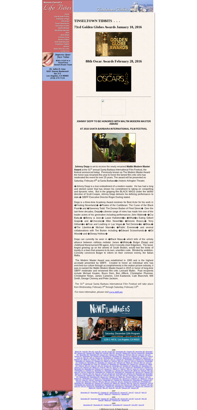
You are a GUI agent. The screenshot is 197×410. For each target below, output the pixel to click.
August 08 (111, 351)
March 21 (122, 377)
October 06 (105, 398)
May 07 (144, 392)
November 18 (119, 372)
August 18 (90, 372)
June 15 (94, 366)
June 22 (85, 380)
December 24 (109, 385)
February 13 (99, 361)
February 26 (148, 386)
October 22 (118, 380)
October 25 (110, 386)
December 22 (127, 380)
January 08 (135, 388)
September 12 (130, 359)
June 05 (141, 405)
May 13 (120, 361)
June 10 (141, 354)
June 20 (119, 375)
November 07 (95, 392)
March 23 (88, 381)
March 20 (99, 375)
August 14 (78, 364)
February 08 (126, 388)
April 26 (99, 388)
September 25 (100, 386)
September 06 (114, 398)
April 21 (129, 377)
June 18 (77, 372)
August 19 (111, 373)
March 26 (92, 388)
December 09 (94, 354)
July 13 (133, 361)
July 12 (113, 359)
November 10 (107, 356)
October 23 (136, 381)
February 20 (91, 375)
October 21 (97, 378)
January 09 (81, 353)
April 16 (103, 367)
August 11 (99, 358)
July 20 (125, 375)
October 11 (118, 358)
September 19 (121, 373)
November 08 (140, 351)
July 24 (150, 383)
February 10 (113, 354)
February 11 (135, 356)
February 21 (113, 377)
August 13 (140, 361)
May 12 (100, 359)
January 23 (80, 381)
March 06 (108, 400)
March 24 (116, 383)
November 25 (119, 386)
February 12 (78, 359)
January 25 (119, 385)
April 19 (85, 373)
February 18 (128, 370)
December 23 (89, 383)
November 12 (148, 359)
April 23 (95, 381)
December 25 (130, 386)
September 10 (88, 356)
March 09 (99, 353)
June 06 (137, 398)
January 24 (99, 383)
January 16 (78, 367)
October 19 (131, 373)
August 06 (124, 398)
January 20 (82, 375)
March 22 (144, 378)
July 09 (133, 353)
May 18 (150, 370)
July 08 (104, 351)
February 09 (90, 353)
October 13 (83, 362)
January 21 (104, 377)
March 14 (129, 362)
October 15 (127, 366)
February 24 (108, 383)
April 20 (106, 375)
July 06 (131, 398)
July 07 (131, 392)
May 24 (129, 383)
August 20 (132, 375)
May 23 (101, 381)
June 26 (112, 388)
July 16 (122, 367)
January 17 (108, 369)
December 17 (109, 370)
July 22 (91, 380)
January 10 (104, 354)
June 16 (116, 367)
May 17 (129, 369)
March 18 (136, 370)
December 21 (117, 378)
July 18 (83, 372)
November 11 (127, 358)
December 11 (137, 358)
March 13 (107, 361)
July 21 (148, 377)
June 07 (137, 392)
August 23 (127, 381)
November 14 (114, 364)
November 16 (79, 369)
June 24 (136, 383)
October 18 (110, 372)
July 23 (120, 381)
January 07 (125, 394)
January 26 (139, 386)
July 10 (147, 354)
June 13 (127, 361)
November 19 (140, 373)
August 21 (77, 378)
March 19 (78, 373)
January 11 (127, 356)
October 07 (105, 392)
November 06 (95, 398)
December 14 (124, 364)
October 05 (107, 405)
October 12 (139, 359)
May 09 (112, 353)
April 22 (150, 378)
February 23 (147, 380)
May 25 (150, 385)
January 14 (112, 362)
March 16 (96, 367)
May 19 (91, 373)
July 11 (92, 358)
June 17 (136, 369)
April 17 (123, 369)
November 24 (99, 385)
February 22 (135, 378)
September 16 (139, 367)
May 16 (109, 367)
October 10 (97, 356)
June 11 (80, 358)
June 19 (98, 373)
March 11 (144, 356)
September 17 (80, 370)
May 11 (86, 358)
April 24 (123, 383)
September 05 (117, 405)
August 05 (126, 405)
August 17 (149, 369)
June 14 (97, 364)
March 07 (108, 394)
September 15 (117, 366)
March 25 (136, 385)
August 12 (120, 359)
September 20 (84, 377)
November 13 (92, 362)
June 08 (98, 351)
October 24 (90, 385)
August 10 (78, 356)
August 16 (129, 367)
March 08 (78, 351)
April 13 (114, 361)
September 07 (114, 392)
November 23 (79, 383)
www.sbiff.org (115, 292)
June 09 (119, 353)
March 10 (121, 354)
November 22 (137, 380)
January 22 (126, 378)
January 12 (147, 358)
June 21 (142, 377)
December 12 (80, 361)
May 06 (144, 398)
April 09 (106, 353)
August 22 (98, 380)
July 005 (134, 405)
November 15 (136, 366)
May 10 (134, 354)
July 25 (83, 386)
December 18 (130, 372)
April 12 (93, 359)
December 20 (95, 377)
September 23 (146, 381)
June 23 (114, 381)
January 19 (139, 372)
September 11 (108, 358)
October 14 (105, 364)
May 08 (91, 351)
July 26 (118, 388)
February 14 (121, 362)
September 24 (80, 385)
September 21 (87, 378)
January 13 (90, 361)
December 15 (146, 366)
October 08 (131, 351)
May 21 (135, 377)
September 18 (100, 372)
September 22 (108, 380)
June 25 (77, 386)
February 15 (143, 364)
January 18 (119, 370)
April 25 (143, 385)
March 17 (116, 369)
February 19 (148, 372)
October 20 (141, 375)
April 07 (100, 394)
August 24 (143, 383)
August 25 (90, 386)
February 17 (99, 369)
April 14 (136, 362)
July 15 (100, 366)
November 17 (99, 370)
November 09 (84, 354)
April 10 (128, 354)
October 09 (126, 353)
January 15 (134, 364)
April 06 (100, 400)
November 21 (106, 378)
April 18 (143, 370)
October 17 (90, 370)
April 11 (150, 356)
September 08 (121, 351)
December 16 (89, 369)
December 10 (117, 356)
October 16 (148, 367)
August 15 (107, 366)
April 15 (81, 366)
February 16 (87, 367)
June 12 (106, 359)
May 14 (142, 362)
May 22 (78, 380)
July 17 (142, 369)
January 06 (125, 400)
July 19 (104, 373)
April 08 (85, 351)
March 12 (87, 359)
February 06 (116, 400)
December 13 (102, 362)
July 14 (148, 362)
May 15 (87, 366)
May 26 (105, 388)
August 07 (124, 392)
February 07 (116, 394)
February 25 (128, 385)
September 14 (88, 364)
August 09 (141, 353)
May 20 (112, 375)
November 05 (98, 405)
